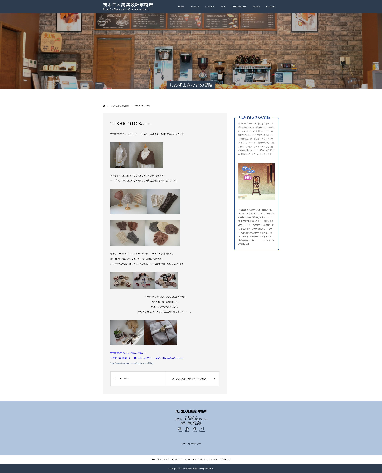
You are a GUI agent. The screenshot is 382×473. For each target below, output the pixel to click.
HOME (181, 7)
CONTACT (271, 7)
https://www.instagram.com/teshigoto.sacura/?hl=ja (131, 363)
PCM (223, 7)
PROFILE (195, 7)
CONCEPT (210, 7)
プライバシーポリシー (191, 444)
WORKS (256, 7)
